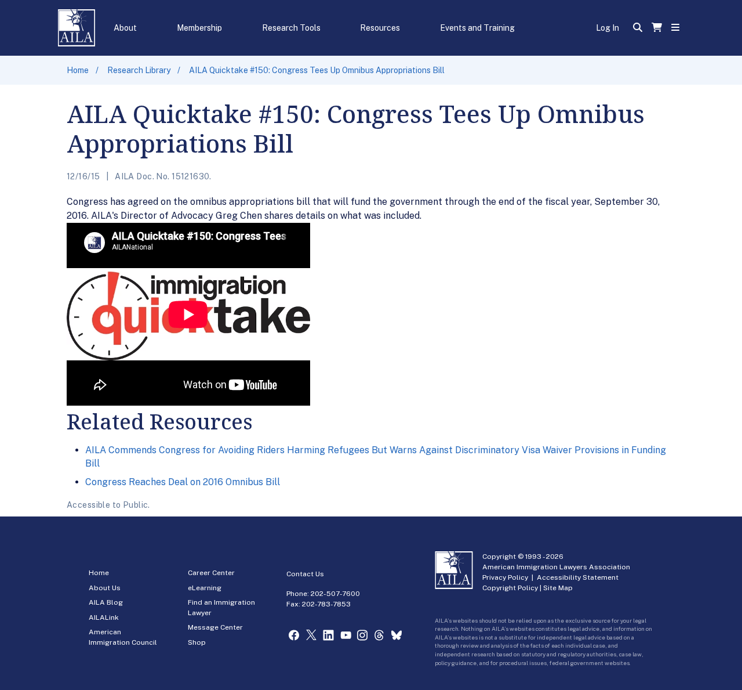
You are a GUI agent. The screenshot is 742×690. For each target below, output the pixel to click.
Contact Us (305, 574)
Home (78, 70)
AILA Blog (106, 602)
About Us (105, 588)
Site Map (558, 588)
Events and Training (477, 27)
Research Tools (291, 27)
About (125, 27)
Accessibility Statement (578, 577)
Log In (607, 27)
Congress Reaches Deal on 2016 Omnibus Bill (182, 481)
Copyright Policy (510, 588)
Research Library (138, 70)
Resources (380, 27)
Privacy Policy (505, 577)
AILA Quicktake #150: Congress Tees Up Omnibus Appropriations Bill (317, 70)
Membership (199, 27)
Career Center (211, 573)
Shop (197, 642)
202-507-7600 (335, 594)
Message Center (215, 627)
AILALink (104, 617)
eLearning (204, 588)
